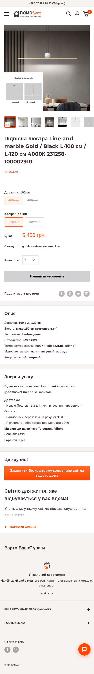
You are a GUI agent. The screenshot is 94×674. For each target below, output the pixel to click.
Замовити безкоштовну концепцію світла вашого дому (47, 473)
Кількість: (12, 260)
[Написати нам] (84, 649)
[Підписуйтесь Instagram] (16, 650)
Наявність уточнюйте (47, 276)
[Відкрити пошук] (68, 13)
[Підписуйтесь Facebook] (7, 650)
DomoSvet (12, 171)
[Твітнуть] (78, 293)
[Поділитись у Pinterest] (70, 293)
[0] (86, 13)
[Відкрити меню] (6, 14)
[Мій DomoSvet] (77, 13)
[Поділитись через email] (87, 293)
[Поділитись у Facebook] (62, 293)
